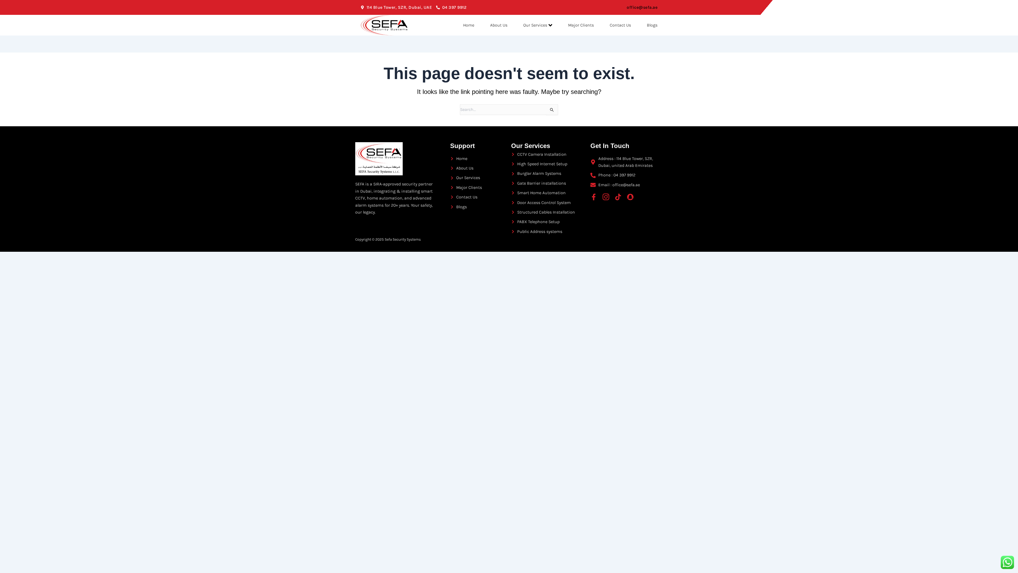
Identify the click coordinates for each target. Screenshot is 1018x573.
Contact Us (620, 25)
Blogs (652, 25)
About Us (498, 25)
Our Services (535, 25)
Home (468, 25)
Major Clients (581, 25)
